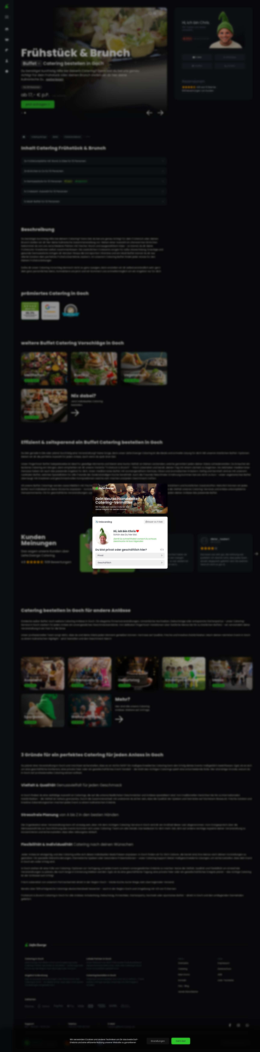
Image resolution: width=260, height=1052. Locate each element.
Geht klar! (181, 1041)
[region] (130, 1041)
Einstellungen (158, 1041)
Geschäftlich (104, 562)
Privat (101, 555)
